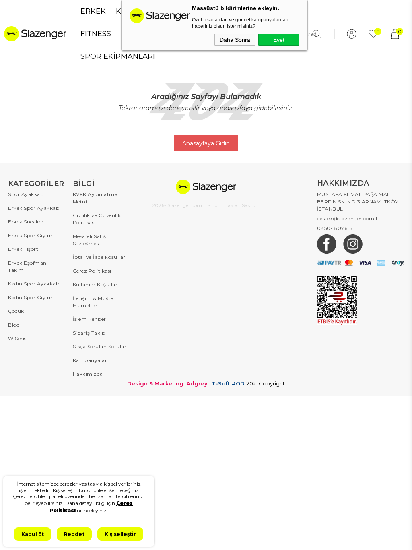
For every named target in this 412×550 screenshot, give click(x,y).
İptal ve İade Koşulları (100, 257)
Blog (14, 325)
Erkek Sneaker (26, 222)
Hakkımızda (88, 374)
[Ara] (317, 34)
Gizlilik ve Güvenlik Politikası (97, 218)
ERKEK (93, 11)
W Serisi (18, 338)
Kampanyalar (90, 360)
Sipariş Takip (89, 333)
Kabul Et (32, 534)
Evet (278, 40)
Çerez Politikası (92, 271)
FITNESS (95, 33)
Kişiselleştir (120, 534)
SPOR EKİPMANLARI (117, 56)
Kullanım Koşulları (96, 284)
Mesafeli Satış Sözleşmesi (89, 239)
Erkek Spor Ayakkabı (34, 208)
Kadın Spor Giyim (30, 297)
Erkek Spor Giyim (30, 235)
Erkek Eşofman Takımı (27, 266)
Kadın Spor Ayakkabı (34, 284)
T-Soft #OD (228, 383)
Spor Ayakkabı (26, 194)
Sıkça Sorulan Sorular (100, 346)
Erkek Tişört (23, 249)
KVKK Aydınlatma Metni (95, 198)
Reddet (74, 534)
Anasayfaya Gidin (206, 143)
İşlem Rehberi (90, 319)
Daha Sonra (235, 40)
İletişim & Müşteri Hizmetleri (95, 301)
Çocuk (16, 311)
